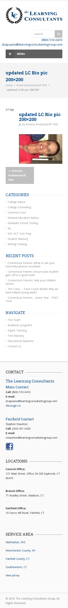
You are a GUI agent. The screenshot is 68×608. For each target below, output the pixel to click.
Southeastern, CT (16, 567)
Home (9, 85)
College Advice (17, 202)
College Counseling (19, 207)
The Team (14, 320)
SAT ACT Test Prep (19, 233)
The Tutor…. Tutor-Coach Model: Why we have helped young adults (32, 290)
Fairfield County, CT (18, 559)
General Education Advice (23, 217)
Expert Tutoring (17, 330)
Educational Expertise (21, 341)
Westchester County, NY (21, 550)
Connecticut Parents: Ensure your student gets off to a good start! (32, 273)
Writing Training (17, 244)
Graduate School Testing (23, 223)
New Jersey (12, 575)
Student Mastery (18, 239)
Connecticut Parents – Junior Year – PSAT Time (32, 299)
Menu (20, 54)
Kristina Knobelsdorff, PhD (32, 85)
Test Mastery (16, 335)
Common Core (17, 212)
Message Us (13, 405)
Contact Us (14, 346)
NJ (9, 228)
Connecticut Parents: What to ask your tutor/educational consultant (30, 264)
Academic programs (20, 325)
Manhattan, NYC (16, 542)
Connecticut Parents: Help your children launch (31, 281)
